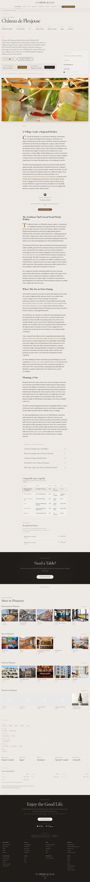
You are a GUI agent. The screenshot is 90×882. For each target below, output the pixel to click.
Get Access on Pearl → (45, 209)
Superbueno (48, 848)
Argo (47, 852)
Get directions (66, 68)
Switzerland (11, 17)
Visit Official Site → (45, 587)
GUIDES (47, 6)
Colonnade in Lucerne (54, 338)
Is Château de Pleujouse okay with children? (36, 449)
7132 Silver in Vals (53, 362)
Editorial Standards (71, 866)
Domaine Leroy (70, 848)
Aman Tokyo (26, 848)
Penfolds (69, 850)
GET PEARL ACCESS (45, 819)
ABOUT (68, 856)
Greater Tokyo (5, 860)
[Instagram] (45, 878)
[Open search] (59, 6)
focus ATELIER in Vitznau (30, 255)
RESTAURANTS (18, 6)
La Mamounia (26, 846)
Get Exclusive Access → (69, 6)
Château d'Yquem (70, 844)
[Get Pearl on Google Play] (50, 826)
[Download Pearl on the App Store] (40, 826)
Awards (68, 864)
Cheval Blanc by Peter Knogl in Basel (55, 303)
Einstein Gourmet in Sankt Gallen (33, 338)
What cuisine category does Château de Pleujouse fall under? (41, 467)
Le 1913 (25, 503)
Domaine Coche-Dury (71, 852)
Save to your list (26, 59)
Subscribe (54, 836)
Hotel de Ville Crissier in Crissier (33, 303)
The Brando (26, 852)
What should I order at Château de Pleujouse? (37, 463)
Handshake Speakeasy (50, 844)
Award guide (63, 536)
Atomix (4, 848)
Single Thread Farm (6, 844)
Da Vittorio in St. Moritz (37, 362)
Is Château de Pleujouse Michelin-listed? (35, 458)
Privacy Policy (70, 868)
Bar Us (47, 850)
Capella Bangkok (27, 844)
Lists (68, 862)
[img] (3, 35)
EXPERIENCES (41, 6)
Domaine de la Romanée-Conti (73, 846)
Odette (4, 850)
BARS (29, 6)
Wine (25, 860)
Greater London (6, 866)
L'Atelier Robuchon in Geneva (33, 306)
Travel (25, 862)
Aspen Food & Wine (49, 858)
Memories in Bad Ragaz (48, 176)
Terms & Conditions (71, 870)
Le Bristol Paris (27, 850)
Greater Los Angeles (7, 864)
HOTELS (25, 6)
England (4, 862)
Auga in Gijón (38, 431)
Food (25, 858)
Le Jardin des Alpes (27, 508)
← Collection (5, 14)
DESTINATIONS (6, 856)
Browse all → (85, 606)
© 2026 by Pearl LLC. (45, 876)
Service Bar (48, 846)
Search (68, 860)
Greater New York (6, 858)
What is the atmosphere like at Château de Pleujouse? (39, 453)
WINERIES (34, 6)
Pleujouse (4, 17)
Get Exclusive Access (45, 576)
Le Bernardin (5, 846)
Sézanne (4, 852)
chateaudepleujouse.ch (68, 64)
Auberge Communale (27, 494)
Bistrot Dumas (26, 513)
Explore (68, 858)
